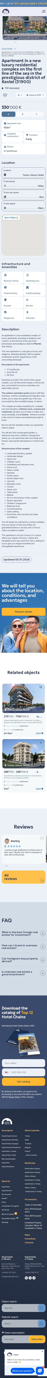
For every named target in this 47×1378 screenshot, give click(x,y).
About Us (6, 1181)
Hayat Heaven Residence (11, 1147)
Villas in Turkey (30, 1188)
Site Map (5, 1222)
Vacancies (5, 1210)
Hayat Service (7, 1191)
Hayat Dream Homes (9, 1136)
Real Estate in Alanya (32, 1169)
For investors (31, 1199)
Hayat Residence (8, 1167)
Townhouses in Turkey (33, 1191)
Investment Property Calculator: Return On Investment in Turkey (33, 1225)
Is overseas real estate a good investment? (17, 973)
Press (4, 1202)
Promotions (30, 1239)
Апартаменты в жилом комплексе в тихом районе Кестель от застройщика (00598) (23, 777)
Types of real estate (33, 1205)
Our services (6, 1194)
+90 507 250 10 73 (32, 1272)
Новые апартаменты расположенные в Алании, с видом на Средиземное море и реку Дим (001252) (23, 721)
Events (5, 1198)
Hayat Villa (5, 1163)
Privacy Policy (14, 1097)
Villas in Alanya (30, 1176)
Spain (27, 1140)
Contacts (29, 1242)
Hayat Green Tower (9, 1155)
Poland (27, 1151)
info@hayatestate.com (10, 1277)
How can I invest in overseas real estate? (19, 946)
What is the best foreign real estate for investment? (20, 933)
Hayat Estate (7, 49)
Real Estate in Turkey (32, 1180)
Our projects (7, 1130)
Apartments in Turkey (32, 1184)
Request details (23, 611)
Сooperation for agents (10, 1206)
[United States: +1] (7, 1072)
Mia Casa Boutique (9, 1159)
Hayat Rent (6, 1187)
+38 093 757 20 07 (9, 1272)
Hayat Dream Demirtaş (10, 1140)
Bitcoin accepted (8, 1214)
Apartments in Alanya (32, 1172)
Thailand (28, 1144)
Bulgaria (28, 1147)
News (27, 1235)
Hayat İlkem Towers (9, 1151)
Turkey (27, 1136)
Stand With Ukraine (9, 1218)
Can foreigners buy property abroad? (20, 959)
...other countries (31, 1155)
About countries (32, 1130)
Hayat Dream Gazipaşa (10, 1144)
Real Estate (30, 1163)
